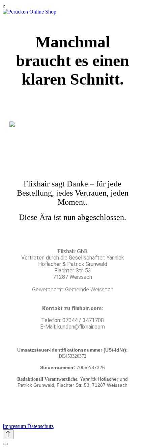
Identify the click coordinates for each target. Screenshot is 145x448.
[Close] (5, 444)
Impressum (15, 426)
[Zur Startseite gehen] (29, 12)
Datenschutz (40, 426)
